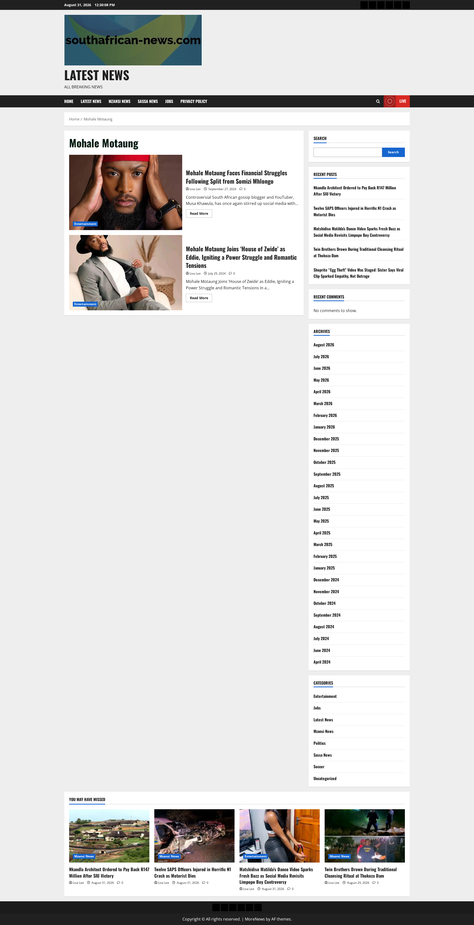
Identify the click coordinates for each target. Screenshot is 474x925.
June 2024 (322, 650)
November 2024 (326, 591)
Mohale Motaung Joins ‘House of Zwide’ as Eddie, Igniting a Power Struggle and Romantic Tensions (125, 272)
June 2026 (322, 368)
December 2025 (326, 439)
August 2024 (324, 627)
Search (320, 138)
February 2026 (325, 415)
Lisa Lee (195, 189)
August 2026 (324, 345)
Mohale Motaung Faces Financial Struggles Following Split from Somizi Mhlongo (125, 192)
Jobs (169, 101)
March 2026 (323, 403)
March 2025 (323, 544)
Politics (320, 743)
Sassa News (148, 101)
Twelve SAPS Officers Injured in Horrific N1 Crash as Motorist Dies (192, 872)
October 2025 (325, 462)
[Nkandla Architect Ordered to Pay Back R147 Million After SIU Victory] (109, 836)
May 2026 (321, 380)
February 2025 (325, 556)
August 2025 (324, 486)
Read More (201, 214)
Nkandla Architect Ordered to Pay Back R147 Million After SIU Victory (109, 872)
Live (402, 101)
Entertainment (85, 224)
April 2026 (322, 391)
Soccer (319, 766)
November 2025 (326, 450)
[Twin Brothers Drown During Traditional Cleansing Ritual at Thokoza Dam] (365, 836)
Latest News (96, 74)
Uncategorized (325, 778)
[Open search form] (378, 101)
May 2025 (321, 521)
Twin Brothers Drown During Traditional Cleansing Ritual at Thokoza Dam (361, 872)
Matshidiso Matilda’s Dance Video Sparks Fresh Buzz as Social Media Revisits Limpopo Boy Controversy (357, 232)
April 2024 (322, 662)
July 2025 (321, 497)
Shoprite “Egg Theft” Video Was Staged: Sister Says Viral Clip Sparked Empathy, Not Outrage (358, 273)
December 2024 (326, 580)
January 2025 (324, 568)
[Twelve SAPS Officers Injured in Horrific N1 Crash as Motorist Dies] (194, 836)
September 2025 (327, 474)
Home (68, 101)
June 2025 (322, 509)
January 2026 (324, 427)
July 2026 (321, 356)
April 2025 (322, 533)
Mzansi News (119, 101)
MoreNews (255, 919)
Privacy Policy (193, 101)
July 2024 (321, 638)
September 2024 (327, 615)
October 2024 (325, 603)
